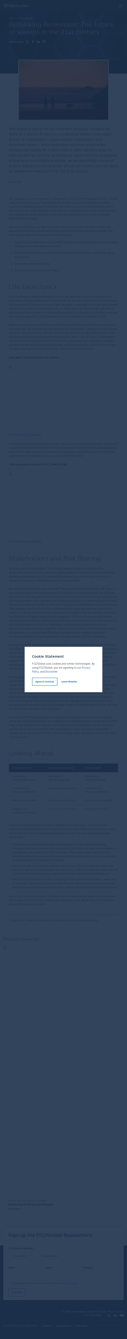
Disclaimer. (51, 671)
